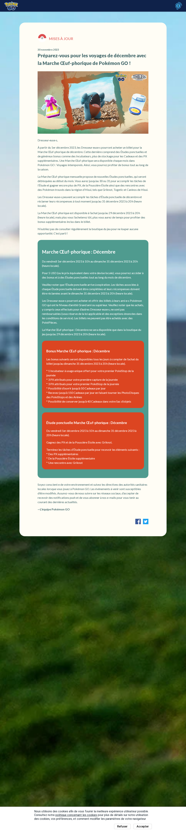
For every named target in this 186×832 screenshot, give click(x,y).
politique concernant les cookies (76, 815)
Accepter (143, 826)
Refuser (122, 826)
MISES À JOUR (61, 38)
